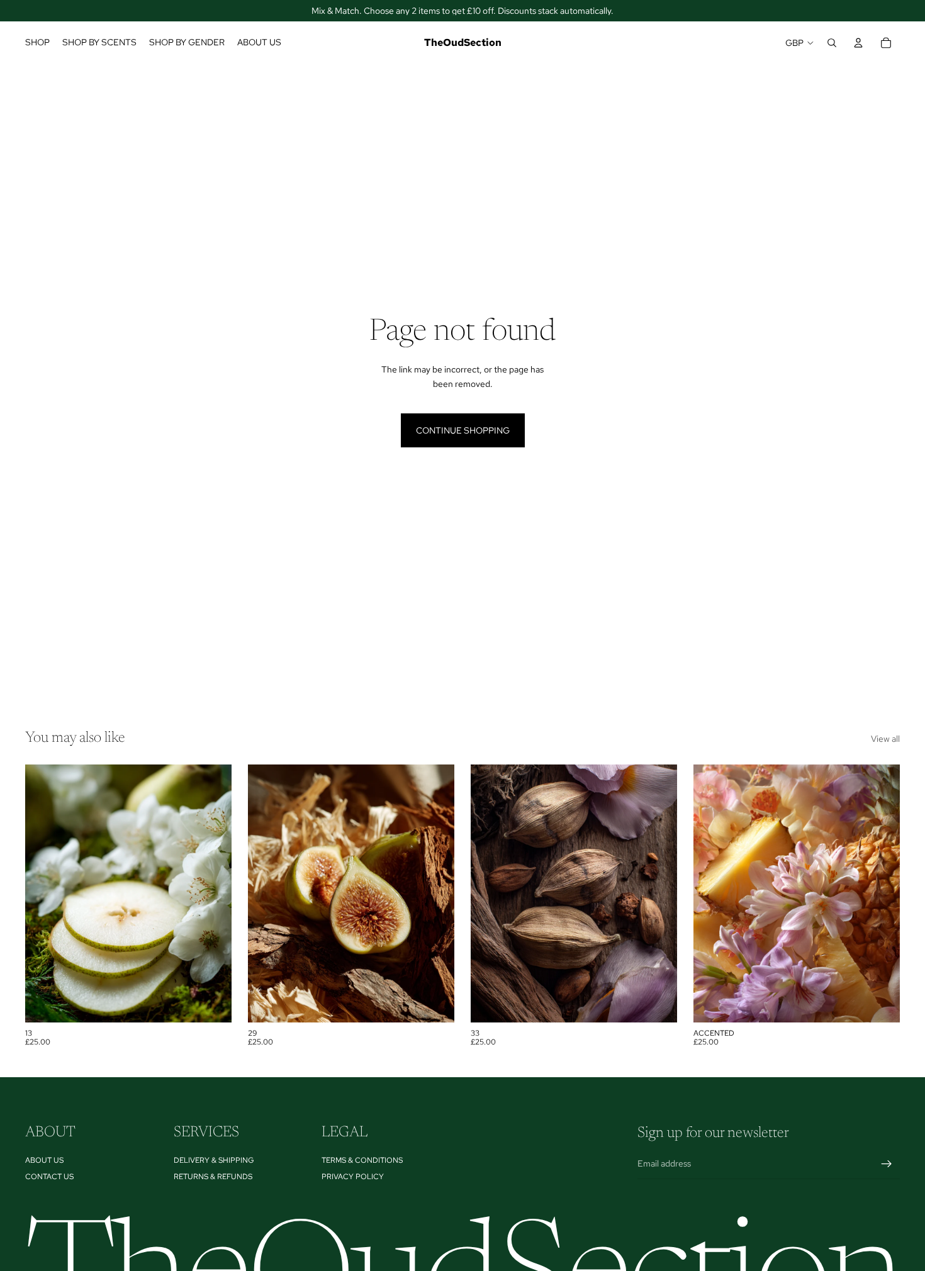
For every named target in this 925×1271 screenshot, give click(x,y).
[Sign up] (886, 1163)
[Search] (832, 43)
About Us (44, 1160)
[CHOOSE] (212, 1003)
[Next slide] (213, 893)
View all (885, 738)
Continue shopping (463, 430)
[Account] (858, 43)
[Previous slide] (44, 893)
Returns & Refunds (213, 1177)
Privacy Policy (353, 1177)
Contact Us (49, 1177)
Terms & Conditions (362, 1160)
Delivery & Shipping (214, 1160)
